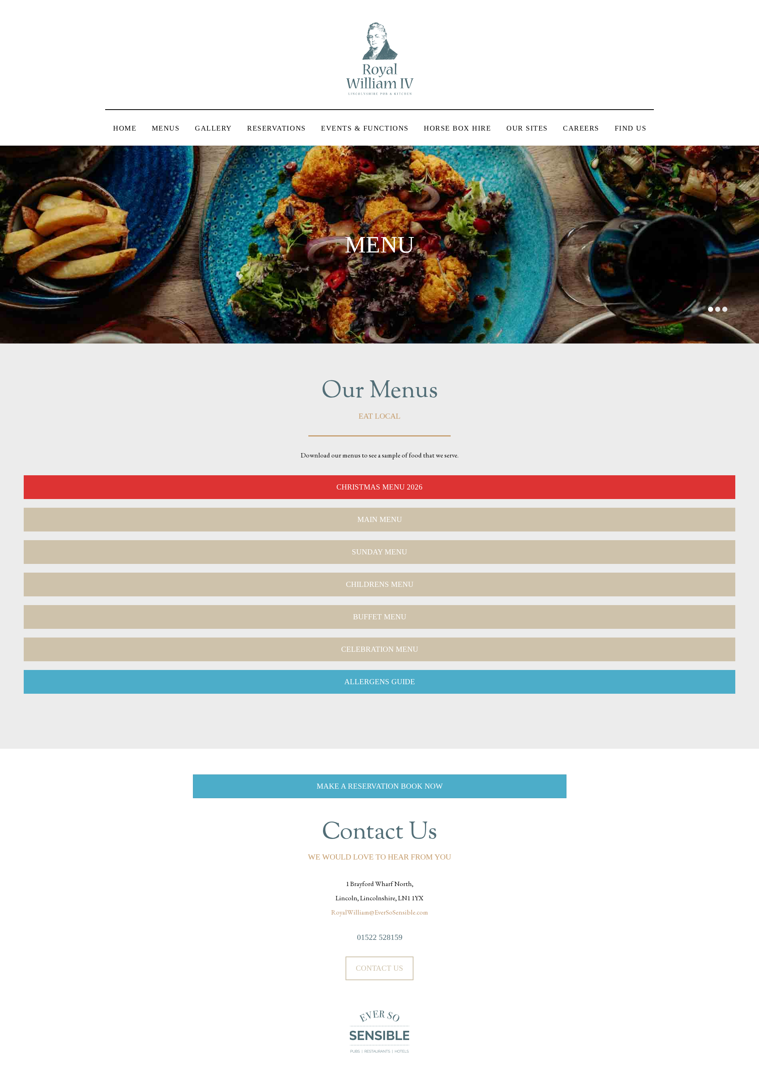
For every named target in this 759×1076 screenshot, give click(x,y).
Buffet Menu (379, 617)
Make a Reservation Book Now (380, 786)
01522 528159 (379, 937)
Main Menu (379, 519)
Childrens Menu (379, 584)
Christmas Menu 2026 (379, 487)
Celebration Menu (379, 649)
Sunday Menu (379, 552)
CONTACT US (379, 968)
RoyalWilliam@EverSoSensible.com (379, 912)
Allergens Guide (379, 681)
